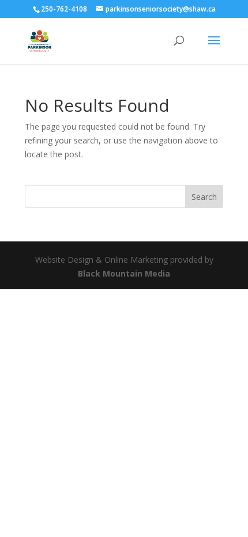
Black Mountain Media (124, 273)
